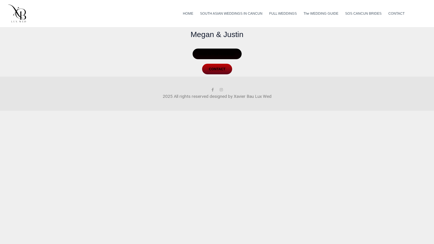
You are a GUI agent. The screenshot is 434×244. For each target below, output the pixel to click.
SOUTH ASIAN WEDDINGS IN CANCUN (231, 13)
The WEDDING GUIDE (321, 13)
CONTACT (396, 13)
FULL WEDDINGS (283, 13)
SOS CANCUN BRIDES (363, 13)
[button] (419, 13)
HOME (188, 13)
